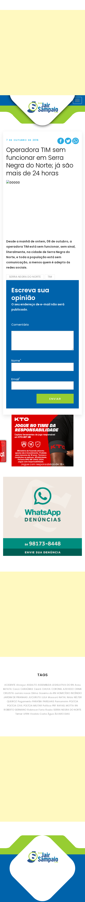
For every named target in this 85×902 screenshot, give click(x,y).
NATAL (62, 697)
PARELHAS (48, 701)
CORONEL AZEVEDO (62, 689)
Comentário (20, 325)
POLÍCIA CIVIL (15, 705)
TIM (50, 277)
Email (15, 379)
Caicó (16, 689)
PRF (54, 705)
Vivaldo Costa (38, 713)
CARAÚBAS (26, 689)
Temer (18, 713)
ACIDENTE (9, 684)
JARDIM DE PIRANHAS (16, 697)
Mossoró (53, 697)
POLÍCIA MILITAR (33, 705)
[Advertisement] (42, 52)
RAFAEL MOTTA (65, 705)
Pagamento (24, 701)
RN (76, 705)
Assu (78, 684)
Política (47, 705)
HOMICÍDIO (63, 693)
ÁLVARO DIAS (62, 713)
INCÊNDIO (76, 693)
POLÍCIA (73, 701)
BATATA (7, 689)
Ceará (37, 689)
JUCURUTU (34, 697)
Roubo (49, 709)
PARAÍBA (37, 701)
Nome (16, 360)
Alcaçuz (21, 684)
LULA (44, 697)
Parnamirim (61, 701)
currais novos (23, 693)
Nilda (70, 697)
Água (51, 713)
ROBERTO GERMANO (15, 709)
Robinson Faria (36, 709)
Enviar (55, 399)
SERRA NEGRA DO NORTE (25, 277)
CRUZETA (8, 693)
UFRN (26, 713)
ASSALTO (32, 684)
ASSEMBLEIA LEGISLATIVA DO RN (56, 684)
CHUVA (46, 689)
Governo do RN (47, 693)
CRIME (78, 689)
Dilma (34, 693)
